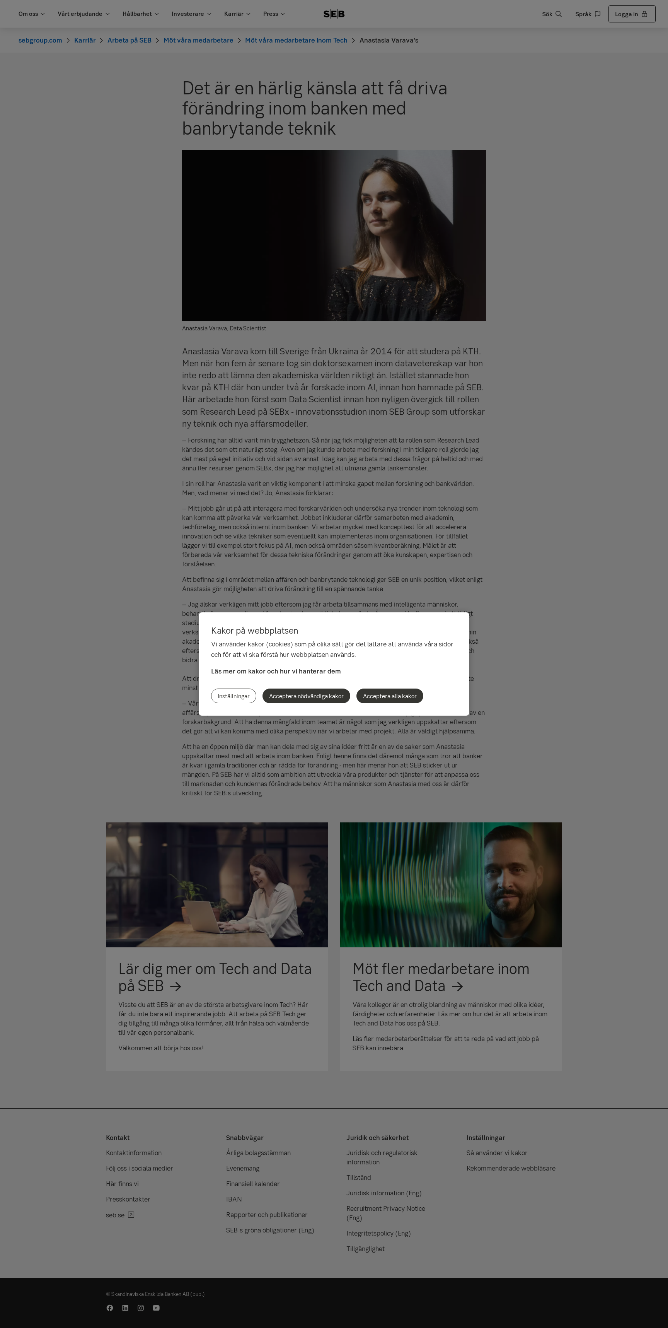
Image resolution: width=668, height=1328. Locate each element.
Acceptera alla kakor (390, 696)
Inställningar (234, 696)
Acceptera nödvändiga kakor (306, 696)
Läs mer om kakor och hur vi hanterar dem (276, 671)
